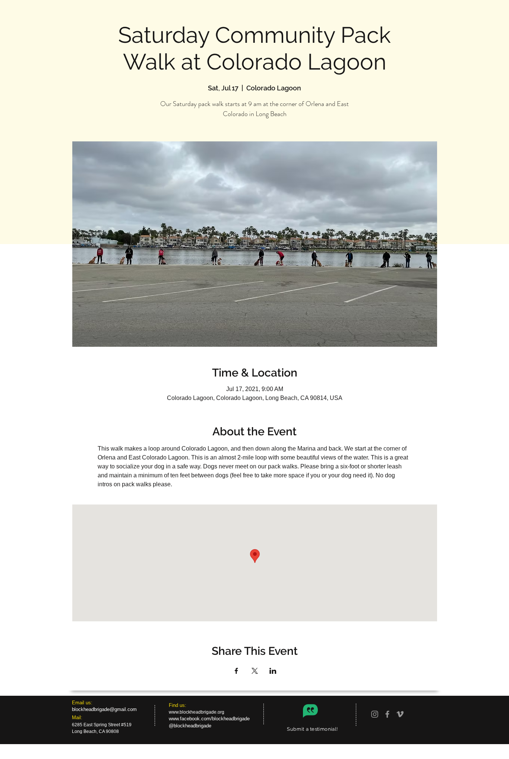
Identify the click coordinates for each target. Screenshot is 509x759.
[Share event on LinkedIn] (272, 671)
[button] (312, 729)
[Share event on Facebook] (236, 671)
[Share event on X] (254, 671)
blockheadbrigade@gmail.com (104, 709)
